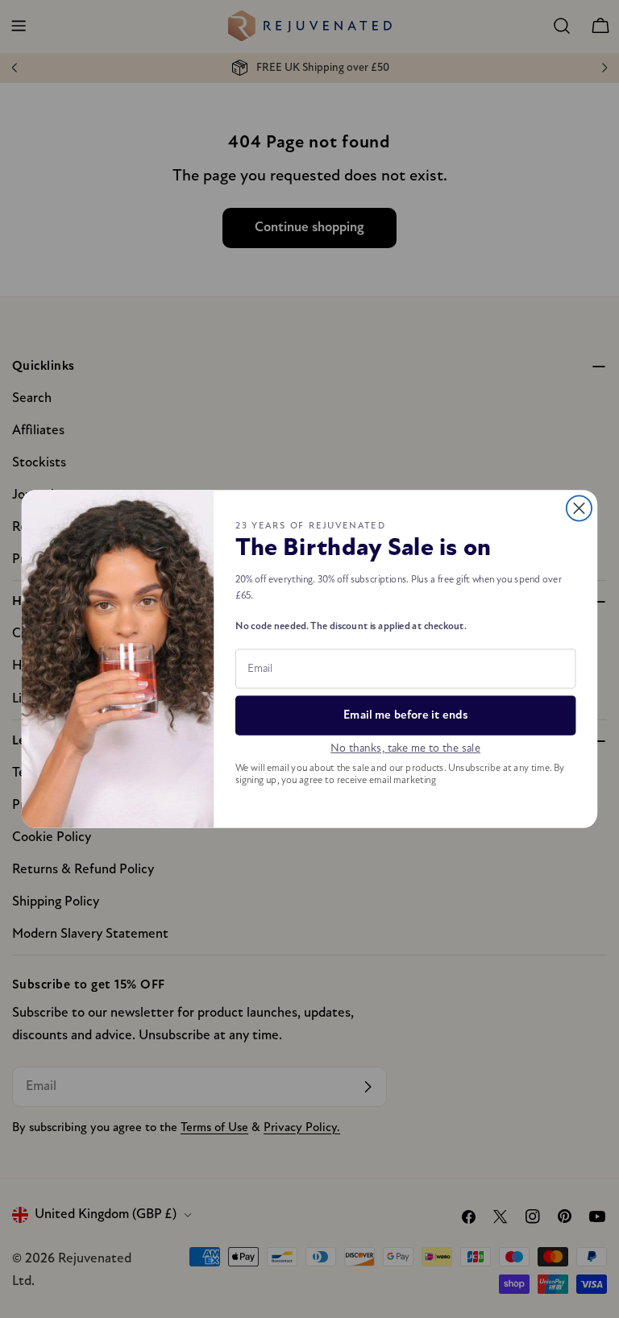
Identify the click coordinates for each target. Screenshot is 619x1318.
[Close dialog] (579, 507)
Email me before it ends (405, 716)
